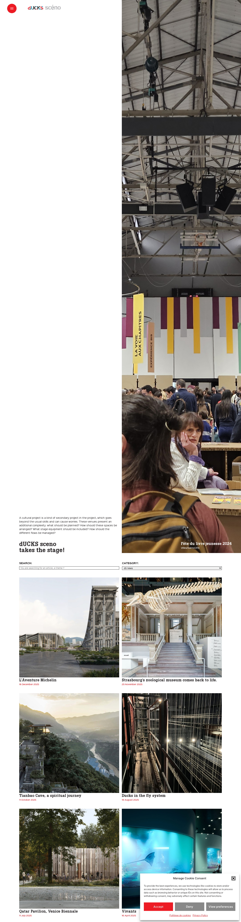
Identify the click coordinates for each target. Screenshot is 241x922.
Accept (158, 906)
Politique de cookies (180, 915)
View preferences (221, 906)
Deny (189, 906)
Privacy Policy (200, 915)
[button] (233, 878)
